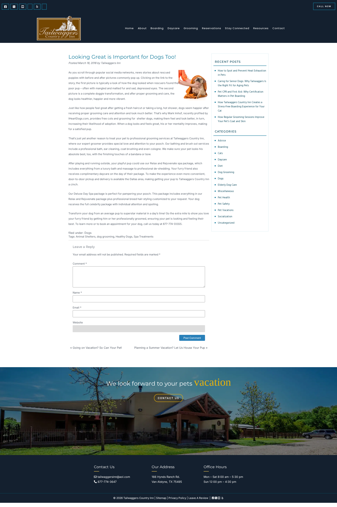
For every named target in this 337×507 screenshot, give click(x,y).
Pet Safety (224, 204)
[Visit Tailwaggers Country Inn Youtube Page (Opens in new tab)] (22, 7)
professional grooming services (150, 138)
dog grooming (105, 236)
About (142, 28)
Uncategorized (226, 223)
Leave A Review (198, 498)
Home (129, 28)
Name (77, 292)
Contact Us (168, 397)
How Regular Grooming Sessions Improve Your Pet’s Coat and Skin (241, 119)
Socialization (225, 216)
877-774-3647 (107, 481)
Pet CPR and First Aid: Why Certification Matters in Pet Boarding (240, 94)
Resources (261, 28)
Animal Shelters (85, 236)
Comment (80, 263)
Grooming (191, 28)
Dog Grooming (226, 172)
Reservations (211, 28)
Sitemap (161, 498)
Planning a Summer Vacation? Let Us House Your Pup (169, 347)
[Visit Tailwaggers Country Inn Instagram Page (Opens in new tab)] (30, 7)
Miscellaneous (226, 191)
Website (78, 322)
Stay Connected (237, 28)
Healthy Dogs (124, 236)
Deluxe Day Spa (83, 193)
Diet (220, 166)
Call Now (324, 6)
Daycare (174, 28)
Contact (278, 28)
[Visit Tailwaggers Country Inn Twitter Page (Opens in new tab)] (14, 7)
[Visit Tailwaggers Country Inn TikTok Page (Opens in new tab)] (44, 7)
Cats (220, 153)
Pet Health (224, 198)
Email (77, 307)
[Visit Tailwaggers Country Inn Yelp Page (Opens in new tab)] (37, 7)
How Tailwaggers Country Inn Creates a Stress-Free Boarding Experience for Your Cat (241, 106)
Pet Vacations (225, 210)
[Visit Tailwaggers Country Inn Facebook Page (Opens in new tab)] (5, 7)
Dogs (87, 233)
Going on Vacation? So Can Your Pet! (97, 347)
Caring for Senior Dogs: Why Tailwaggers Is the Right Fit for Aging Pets (242, 83)
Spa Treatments (143, 236)
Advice (222, 141)
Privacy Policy (177, 498)
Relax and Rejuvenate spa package (171, 163)
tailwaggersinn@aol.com (113, 477)
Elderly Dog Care (227, 185)
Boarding (157, 28)
